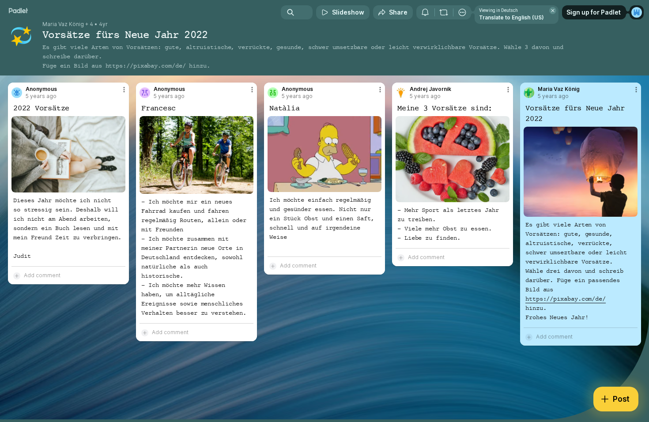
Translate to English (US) (511, 17)
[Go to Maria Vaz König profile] (529, 92)
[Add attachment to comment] (17, 275)
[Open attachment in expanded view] (68, 154)
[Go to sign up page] (637, 12)
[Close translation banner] (552, 10)
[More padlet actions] (462, 12)
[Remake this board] (444, 12)
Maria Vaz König (63, 24)
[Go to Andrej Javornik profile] (401, 92)
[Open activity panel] (425, 12)
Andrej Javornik (430, 89)
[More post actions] (124, 89)
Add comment (42, 275)
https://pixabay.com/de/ (146, 66)
